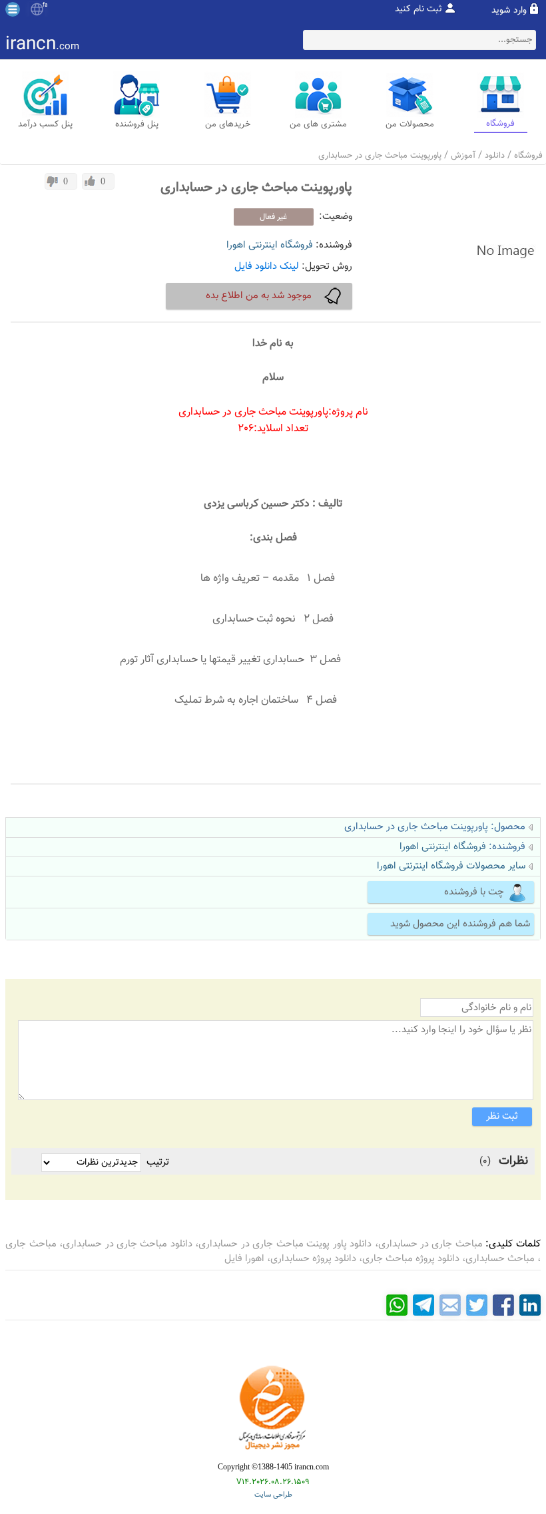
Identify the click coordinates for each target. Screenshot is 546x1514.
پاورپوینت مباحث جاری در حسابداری (379, 155)
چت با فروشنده (474, 892)
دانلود (495, 155)
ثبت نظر (502, 1116)
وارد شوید (509, 10)
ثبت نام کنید (418, 9)
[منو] (12, 9)
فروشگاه (528, 155)
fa (45, 5)
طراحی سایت (273, 1495)
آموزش (463, 155)
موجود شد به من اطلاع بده (259, 295)
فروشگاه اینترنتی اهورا (269, 245)
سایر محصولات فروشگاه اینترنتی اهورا (451, 866)
